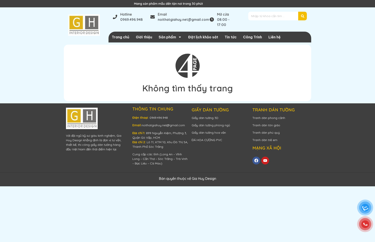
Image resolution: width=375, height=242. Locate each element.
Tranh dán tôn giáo (266, 125)
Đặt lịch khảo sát (203, 37)
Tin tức (231, 37)
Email (162, 14)
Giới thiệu (144, 37)
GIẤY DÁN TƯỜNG (210, 109)
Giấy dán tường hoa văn (209, 133)
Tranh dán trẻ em (264, 140)
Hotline (126, 14)
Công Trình (252, 37)
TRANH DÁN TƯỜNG (273, 109)
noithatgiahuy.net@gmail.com (163, 125)
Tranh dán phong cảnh (268, 118)
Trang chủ (120, 37)
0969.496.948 (159, 118)
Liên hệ (274, 37)
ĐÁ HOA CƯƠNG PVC (207, 140)
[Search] (302, 16)
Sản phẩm (167, 37)
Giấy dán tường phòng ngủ (211, 125)
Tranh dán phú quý (266, 133)
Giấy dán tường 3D (205, 118)
